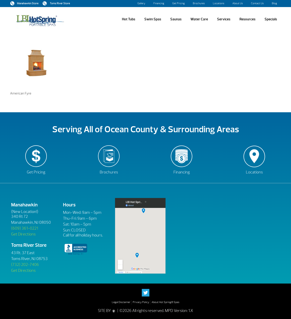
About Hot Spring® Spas (165, 302)
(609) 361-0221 (24, 228)
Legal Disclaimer (121, 302)
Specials (271, 19)
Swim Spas (152, 19)
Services (223, 19)
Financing (158, 3)
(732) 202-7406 (25, 264)
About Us (237, 3)
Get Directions (23, 234)
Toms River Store (59, 3)
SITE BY (105, 310)
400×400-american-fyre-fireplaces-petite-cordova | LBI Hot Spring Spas (40, 19)
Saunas (176, 19)
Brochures (199, 3)
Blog (274, 3)
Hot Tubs (128, 19)
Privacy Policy (141, 302)
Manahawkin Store (27, 3)
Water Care (199, 19)
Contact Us (257, 3)
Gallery (141, 3)
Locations (218, 3)
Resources (247, 19)
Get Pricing (178, 3)
